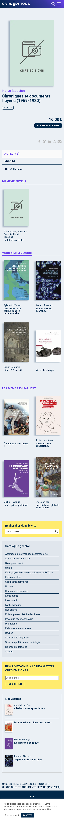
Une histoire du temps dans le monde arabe (13, 311)
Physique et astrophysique (19, 619)
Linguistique (11, 595)
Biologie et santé (14, 563)
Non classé (11, 609)
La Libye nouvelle (14, 240)
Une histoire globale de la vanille (47, 506)
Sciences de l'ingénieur (17, 637)
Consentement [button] (11, 815)
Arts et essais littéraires (18, 558)
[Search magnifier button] (56, 531)
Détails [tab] (10, 160)
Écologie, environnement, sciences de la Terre (29, 572)
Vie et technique (45, 370)
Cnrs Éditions (10, 784)
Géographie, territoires (16, 581)
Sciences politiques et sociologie (22, 642)
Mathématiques (13, 605)
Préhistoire (11, 623)
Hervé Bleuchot (13, 90)
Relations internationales (18, 628)
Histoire (8, 107)
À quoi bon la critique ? (16, 444)
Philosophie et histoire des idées (22, 614)
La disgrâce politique (16, 505)
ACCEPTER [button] (27, 815)
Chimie (8, 567)
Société (9, 651)
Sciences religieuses (16, 646)
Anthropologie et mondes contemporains (26, 553)
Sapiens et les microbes (44, 309)
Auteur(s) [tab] (11, 153)
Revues (9, 633)
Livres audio (11, 600)
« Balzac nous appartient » (43, 444)
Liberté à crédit (13, 370)
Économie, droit (13, 577)
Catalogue (28, 784)
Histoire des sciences (16, 591)
